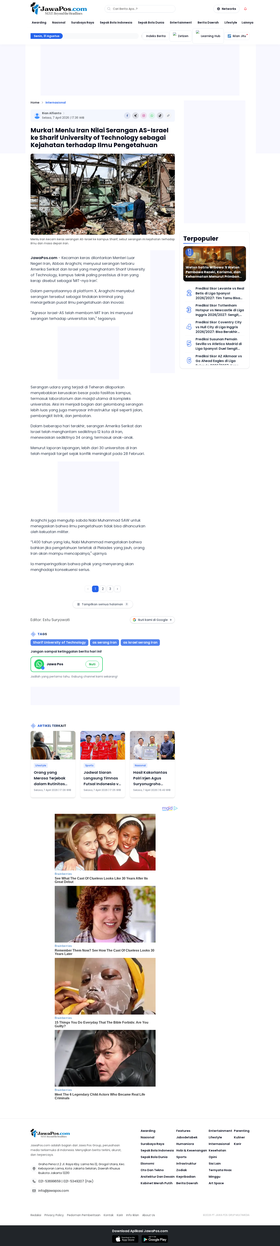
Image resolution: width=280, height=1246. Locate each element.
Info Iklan (132, 1215)
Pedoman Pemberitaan (83, 1215)
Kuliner (239, 1137)
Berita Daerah (208, 22)
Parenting (241, 1131)
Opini (213, 1157)
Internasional (56, 102)
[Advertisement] (88, 352)
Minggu (214, 1177)
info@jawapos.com (53, 1190)
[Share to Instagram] (143, 115)
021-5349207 (73, 1181)
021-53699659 (49, 1181)
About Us (148, 1215)
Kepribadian (186, 1177)
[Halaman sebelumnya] (88, 589)
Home (35, 102)
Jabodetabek (186, 1137)
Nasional (58, 22)
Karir (237, 1144)
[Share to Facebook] (127, 115)
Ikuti (92, 664)
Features (183, 1131)
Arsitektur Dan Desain (158, 1177)
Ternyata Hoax (220, 1170)
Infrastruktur (186, 1163)
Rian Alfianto (51, 113)
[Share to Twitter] (135, 115)
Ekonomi (147, 1163)
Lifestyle (230, 22)
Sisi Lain (215, 1163)
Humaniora (185, 1144)
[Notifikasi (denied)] (245, 9)
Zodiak (181, 1170)
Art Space (216, 1183)
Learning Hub (210, 36)
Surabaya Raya (82, 22)
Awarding (39, 22)
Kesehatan (217, 1150)
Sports (89, 765)
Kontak (109, 1215)
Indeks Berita (156, 36)
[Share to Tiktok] (160, 115)
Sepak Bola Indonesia (116, 22)
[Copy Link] (168, 115)
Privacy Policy (54, 1215)
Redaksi (36, 1215)
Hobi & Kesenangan (191, 1150)
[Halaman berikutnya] (117, 589)
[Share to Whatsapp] (152, 115)
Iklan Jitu (239, 36)
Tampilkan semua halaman (104, 604)
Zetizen (183, 36)
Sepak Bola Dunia (151, 22)
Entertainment (181, 22)
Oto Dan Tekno (152, 1170)
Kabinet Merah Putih (157, 1183)
